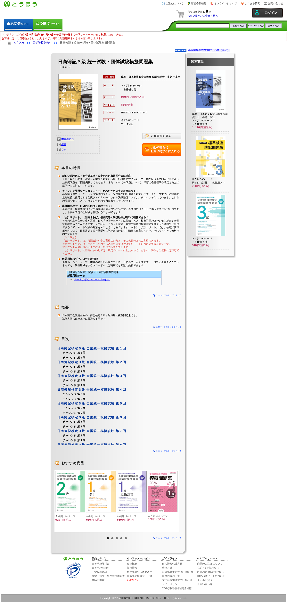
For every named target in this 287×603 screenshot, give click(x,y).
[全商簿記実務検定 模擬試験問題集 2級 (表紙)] (70, 491)
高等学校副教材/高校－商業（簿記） (209, 50)
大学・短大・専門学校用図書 (108, 575)
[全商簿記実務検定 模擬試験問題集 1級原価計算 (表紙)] (131, 491)
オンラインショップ (225, 3)
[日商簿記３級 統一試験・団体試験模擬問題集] (77, 102)
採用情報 (132, 567)
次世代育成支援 (171, 575)
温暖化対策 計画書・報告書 (177, 571)
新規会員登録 (198, 3)
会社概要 (132, 563)
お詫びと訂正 (134, 580)
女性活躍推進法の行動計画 (177, 580)
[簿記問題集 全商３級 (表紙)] (209, 176)
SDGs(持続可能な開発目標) (177, 588)
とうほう (18, 42)
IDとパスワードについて (211, 575)
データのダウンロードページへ (92, 279)
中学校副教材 (99, 571)
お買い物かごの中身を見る (202, 15)
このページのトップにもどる (168, 295)
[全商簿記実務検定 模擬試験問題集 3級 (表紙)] (209, 236)
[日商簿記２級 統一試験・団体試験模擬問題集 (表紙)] (209, 111)
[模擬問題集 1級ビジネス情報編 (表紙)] (162, 491)
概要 (63, 144)
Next (184, 501)
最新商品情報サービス (139, 575)
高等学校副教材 (42, 42)
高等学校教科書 (101, 563)
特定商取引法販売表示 (139, 571)
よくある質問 (252, 3)
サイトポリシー (171, 584)
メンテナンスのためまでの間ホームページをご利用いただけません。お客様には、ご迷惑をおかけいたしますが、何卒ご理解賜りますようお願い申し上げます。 (64, 36)
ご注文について (174, 3)
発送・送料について (208, 567)
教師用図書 (98, 580)
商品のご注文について (210, 563)
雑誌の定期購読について (211, 571)
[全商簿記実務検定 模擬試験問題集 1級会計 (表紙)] (100, 491)
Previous (49, 501)
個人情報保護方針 (172, 563)
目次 (63, 149)
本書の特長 (67, 139)
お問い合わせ (275, 3)
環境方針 (167, 567)
